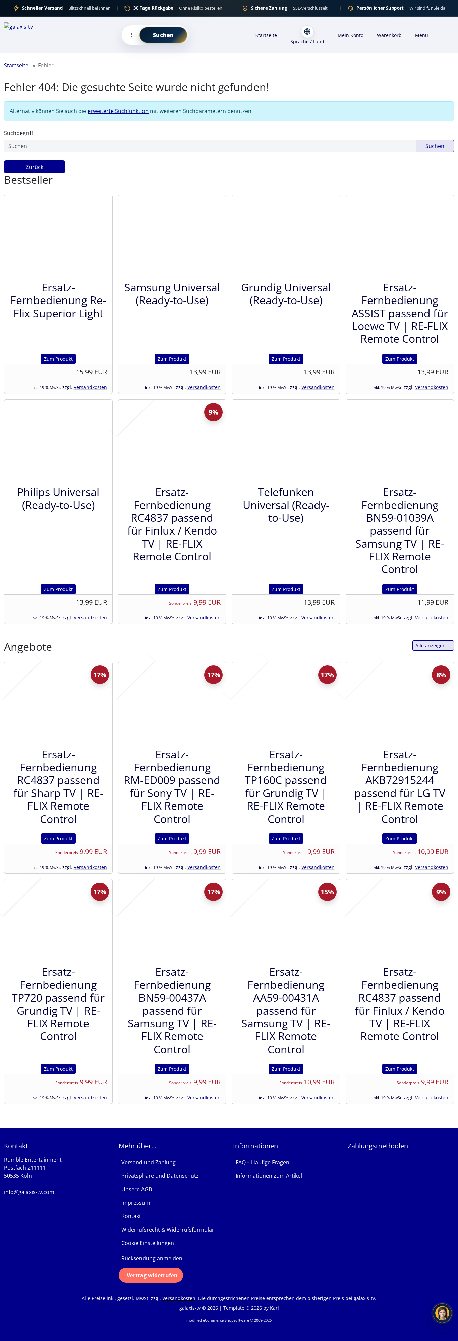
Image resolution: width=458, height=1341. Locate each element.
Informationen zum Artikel (267, 1176)
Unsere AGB (135, 1189)
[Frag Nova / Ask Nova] (442, 1313)
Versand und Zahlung (147, 1162)
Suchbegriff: (19, 133)
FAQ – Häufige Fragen (261, 1162)
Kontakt (130, 1216)
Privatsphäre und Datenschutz (159, 1176)
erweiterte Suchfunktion (118, 111)
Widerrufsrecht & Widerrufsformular (166, 1229)
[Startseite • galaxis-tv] (57, 33)
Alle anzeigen (430, 645)
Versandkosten (90, 387)
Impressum (134, 1202)
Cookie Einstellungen (146, 1243)
